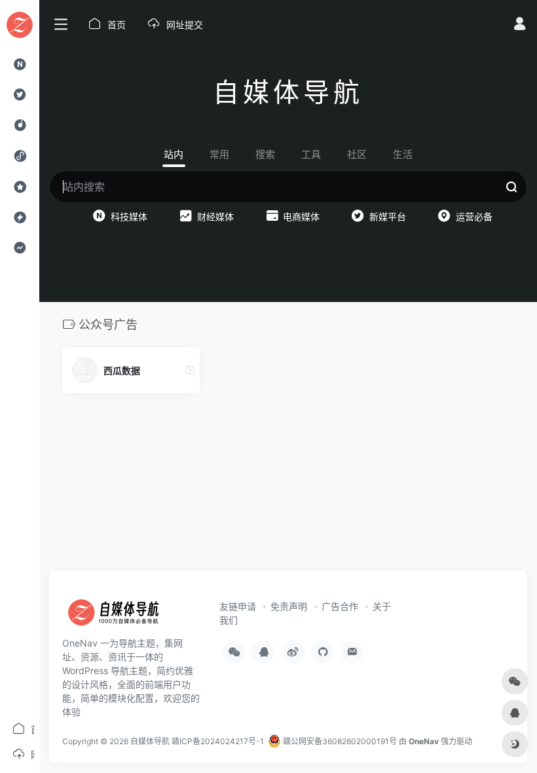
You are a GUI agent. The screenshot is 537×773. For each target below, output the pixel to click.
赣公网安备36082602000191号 (339, 741)
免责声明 (288, 606)
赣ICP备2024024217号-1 (218, 741)
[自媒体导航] (121, 616)
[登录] (520, 25)
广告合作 (340, 606)
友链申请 (237, 606)
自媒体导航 (150, 741)
